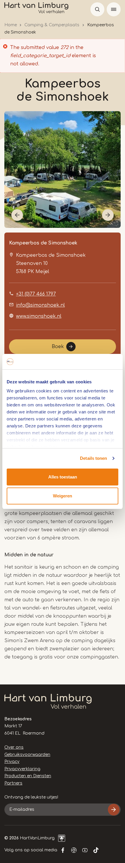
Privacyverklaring (22, 769)
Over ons (14, 747)
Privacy (11, 761)
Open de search (97, 9)
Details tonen (93, 458)
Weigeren (62, 495)
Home (10, 25)
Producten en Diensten (27, 776)
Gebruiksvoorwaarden (27, 754)
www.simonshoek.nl (38, 316)
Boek (58, 346)
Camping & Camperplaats (51, 25)
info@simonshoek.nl (40, 305)
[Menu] (114, 9)
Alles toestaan (62, 476)
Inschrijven (113, 809)
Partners (13, 783)
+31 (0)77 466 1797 (36, 294)
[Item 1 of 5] (62, 169)
